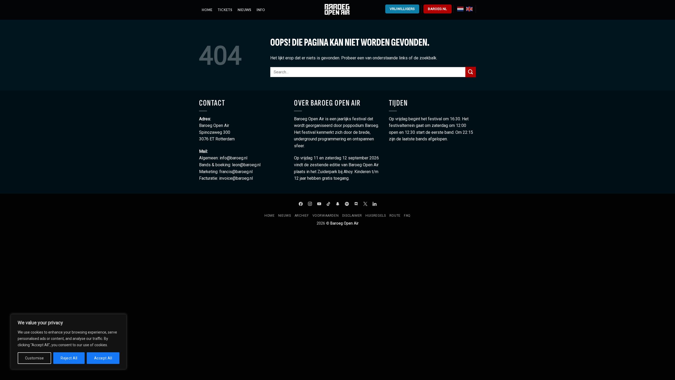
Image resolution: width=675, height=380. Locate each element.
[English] (469, 9)
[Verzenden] (470, 72)
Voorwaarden (325, 215)
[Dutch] (460, 9)
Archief (302, 215)
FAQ (407, 215)
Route (395, 215)
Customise (34, 358)
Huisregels (375, 215)
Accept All (103, 358)
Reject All (69, 358)
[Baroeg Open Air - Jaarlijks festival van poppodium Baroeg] (337, 10)
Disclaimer (352, 215)
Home (269, 215)
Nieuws (284, 215)
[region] (69, 341)
